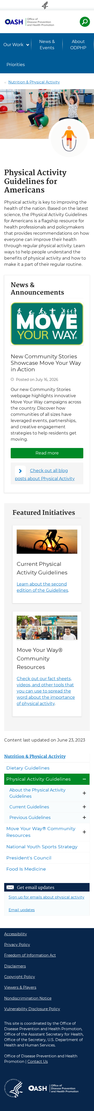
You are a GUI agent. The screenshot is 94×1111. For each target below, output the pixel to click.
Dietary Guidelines (28, 768)
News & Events (47, 44)
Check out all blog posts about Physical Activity (45, 474)
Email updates (22, 910)
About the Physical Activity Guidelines (37, 793)
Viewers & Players (20, 987)
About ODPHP (78, 44)
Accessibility (15, 934)
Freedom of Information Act (30, 955)
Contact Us (37, 1061)
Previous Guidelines (30, 817)
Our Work (13, 44)
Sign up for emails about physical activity (46, 897)
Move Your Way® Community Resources (40, 658)
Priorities (16, 64)
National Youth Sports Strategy (42, 846)
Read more (59, 453)
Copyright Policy (19, 976)
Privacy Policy (17, 944)
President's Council (28, 857)
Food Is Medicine (26, 869)
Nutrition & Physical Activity (34, 82)
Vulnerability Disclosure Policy (32, 1009)
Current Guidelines (29, 806)
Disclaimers (15, 966)
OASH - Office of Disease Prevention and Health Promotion (29, 22)
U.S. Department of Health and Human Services (47, 5)
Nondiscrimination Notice (27, 998)
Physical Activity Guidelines (38, 779)
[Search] (85, 22)
